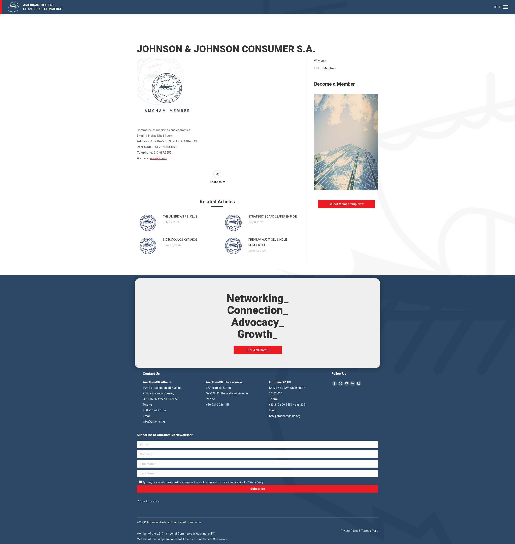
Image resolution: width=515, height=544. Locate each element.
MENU (497, 7)
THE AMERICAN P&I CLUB (180, 216)
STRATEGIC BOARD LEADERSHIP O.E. (272, 216)
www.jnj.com (158, 158)
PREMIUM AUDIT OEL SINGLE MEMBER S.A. (267, 242)
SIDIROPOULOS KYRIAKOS (180, 239)
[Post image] (148, 223)
